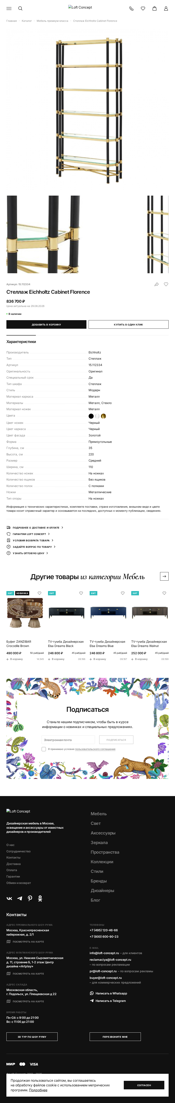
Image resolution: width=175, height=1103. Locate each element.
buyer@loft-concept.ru (106, 977)
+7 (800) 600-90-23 (104, 936)
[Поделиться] (156, 284)
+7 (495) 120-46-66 (104, 930)
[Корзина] (154, 8)
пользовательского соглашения (95, 749)
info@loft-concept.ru (104, 953)
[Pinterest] (30, 898)
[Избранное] (143, 8)
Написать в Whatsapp (111, 993)
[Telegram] (20, 898)
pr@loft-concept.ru (103, 971)
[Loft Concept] (87, 8)
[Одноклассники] (40, 898)
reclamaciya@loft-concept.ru (110, 959)
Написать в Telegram (111, 1001)
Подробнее (38, 1090)
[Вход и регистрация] (166, 8)
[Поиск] (20, 8)
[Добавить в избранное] (166, 284)
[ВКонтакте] (9, 898)
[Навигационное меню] (9, 8)
